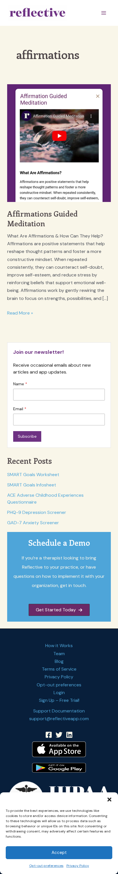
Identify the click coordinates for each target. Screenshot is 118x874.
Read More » (20, 313)
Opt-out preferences (46, 865)
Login (59, 693)
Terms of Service (59, 669)
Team (59, 654)
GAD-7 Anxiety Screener (33, 523)
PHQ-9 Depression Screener (36, 512)
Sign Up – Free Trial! (59, 700)
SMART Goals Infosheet (31, 485)
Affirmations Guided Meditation (42, 218)
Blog (59, 661)
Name (19, 383)
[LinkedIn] (69, 734)
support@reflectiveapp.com (59, 719)
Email (18, 408)
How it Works (59, 646)
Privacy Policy (77, 865)
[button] (109, 799)
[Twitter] (59, 734)
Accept (59, 852)
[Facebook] (48, 734)
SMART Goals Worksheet (33, 475)
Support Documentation (59, 711)
